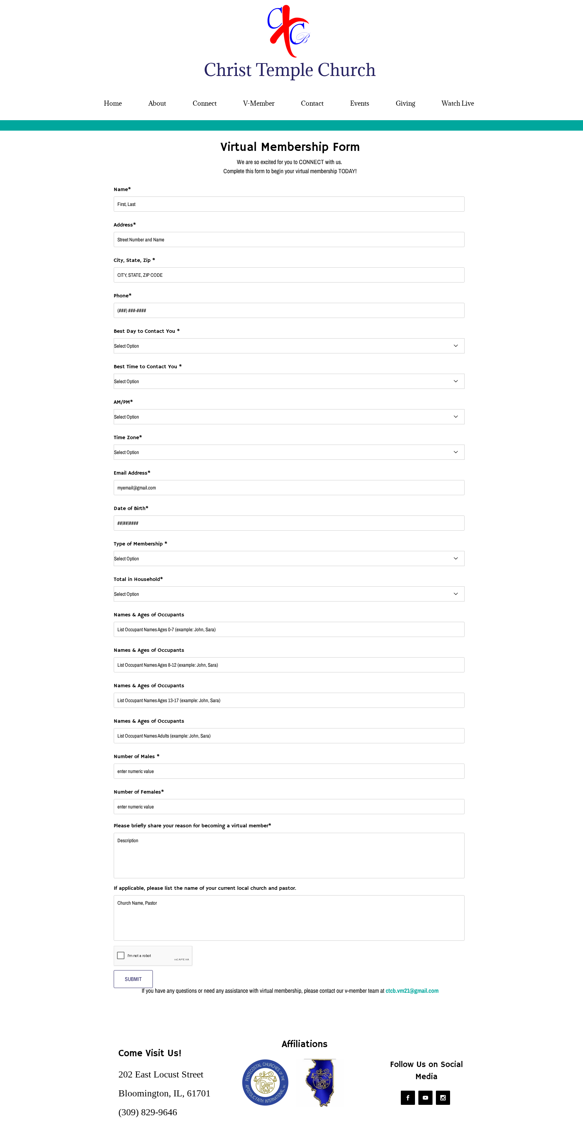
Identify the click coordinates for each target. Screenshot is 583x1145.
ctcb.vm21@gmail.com (412, 990)
